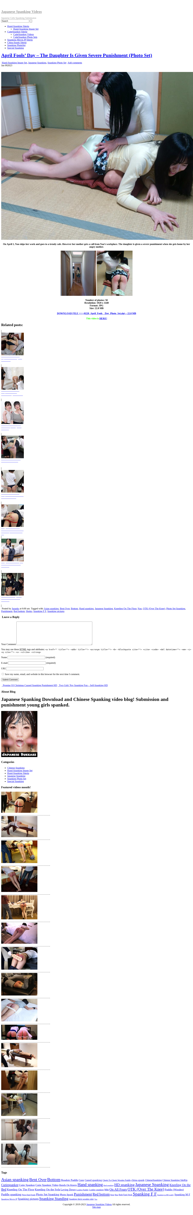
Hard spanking (108, 1185)
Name (4, 657)
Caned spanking (93, 1180)
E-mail (4, 663)
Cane (81, 1180)
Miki (106, 1189)
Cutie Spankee (27, 1185)
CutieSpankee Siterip (17, 31)
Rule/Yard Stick (125, 1195)
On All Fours (118, 1189)
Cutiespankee (9, 1185)
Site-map (96, 1207)
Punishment (6, 611)
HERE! (103, 318)
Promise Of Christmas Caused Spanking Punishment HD (29, 685)
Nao (140, 608)
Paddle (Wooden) (174, 1189)
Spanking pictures (55, 611)
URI (3, 668)
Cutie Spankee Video (47, 1185)
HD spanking (124, 1185)
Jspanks (15, 608)
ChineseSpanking (153, 1180)
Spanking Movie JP (9, 1199)
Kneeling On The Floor (125, 608)
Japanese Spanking (37, 62)
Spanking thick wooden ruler (81, 1199)
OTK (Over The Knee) (154, 608)
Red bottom (19, 611)
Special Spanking (15, 48)
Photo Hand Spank (28, 1195)
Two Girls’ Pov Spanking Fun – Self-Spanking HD (83, 685)
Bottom (74, 608)
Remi (112, 1195)
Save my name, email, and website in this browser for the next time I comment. (42, 674)
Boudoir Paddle (69, 1180)
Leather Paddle (82, 1190)
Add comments (75, 62)
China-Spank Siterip (17, 42)
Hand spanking (86, 608)
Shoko (29, 611)
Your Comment (8, 644)
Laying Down (68, 1189)
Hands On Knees (68, 1185)
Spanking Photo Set (56, 62)
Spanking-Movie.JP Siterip (20, 40)
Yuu (95, 1199)
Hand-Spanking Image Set (25, 29)
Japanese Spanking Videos (21, 12)
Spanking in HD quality (165, 1195)
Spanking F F (39, 611)
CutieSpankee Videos (23, 34)
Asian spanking (51, 608)
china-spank (137, 1180)
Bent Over (65, 608)
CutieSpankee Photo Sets (25, 37)
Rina (116, 1195)
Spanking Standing (53, 1198)
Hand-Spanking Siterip (18, 26)
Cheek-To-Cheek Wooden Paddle (117, 1180)
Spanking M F (182, 1194)
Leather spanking (96, 1190)
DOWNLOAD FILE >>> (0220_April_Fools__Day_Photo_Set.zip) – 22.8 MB (96, 313)
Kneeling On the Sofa (47, 1189)
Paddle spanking (11, 1194)
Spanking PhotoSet (16, 45)
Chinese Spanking (16, 768)
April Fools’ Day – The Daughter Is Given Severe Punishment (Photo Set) (76, 55)
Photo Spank (66, 1194)
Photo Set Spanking (175, 608)
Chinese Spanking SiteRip (174, 1180)
